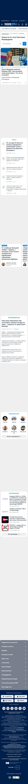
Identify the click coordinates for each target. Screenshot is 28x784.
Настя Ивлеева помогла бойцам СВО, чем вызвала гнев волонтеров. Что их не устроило (12, 72)
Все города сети (7, 687)
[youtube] (24, 708)
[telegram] (3, 708)
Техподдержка (6, 675)
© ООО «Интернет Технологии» (14, 773)
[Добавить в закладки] (25, 83)
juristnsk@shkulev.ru (20, 729)
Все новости (14, 33)
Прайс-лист (5, 658)
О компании (5, 662)
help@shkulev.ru (11, 730)
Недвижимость (5, 20)
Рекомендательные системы (14, 756)
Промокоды (14, 20)
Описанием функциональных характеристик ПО (14, 745)
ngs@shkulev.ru (21, 727)
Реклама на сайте (7, 654)
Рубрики (4, 650)
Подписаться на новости (9, 642)
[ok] (12, 708)
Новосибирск (5, 33)
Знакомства (22, 20)
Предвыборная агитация (9, 679)
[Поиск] (19, 24)
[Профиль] (26, 24)
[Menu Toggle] (2, 24)
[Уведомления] (22, 24)
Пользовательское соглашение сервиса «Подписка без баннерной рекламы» (14, 759)
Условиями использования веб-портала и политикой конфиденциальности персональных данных (14, 747)
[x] (20, 708)
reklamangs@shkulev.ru (14, 736)
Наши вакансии (6, 671)
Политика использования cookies (14, 754)
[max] (16, 708)
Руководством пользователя (14, 744)
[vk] (7, 708)
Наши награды (6, 666)
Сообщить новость (8, 646)
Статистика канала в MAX (10, 683)
